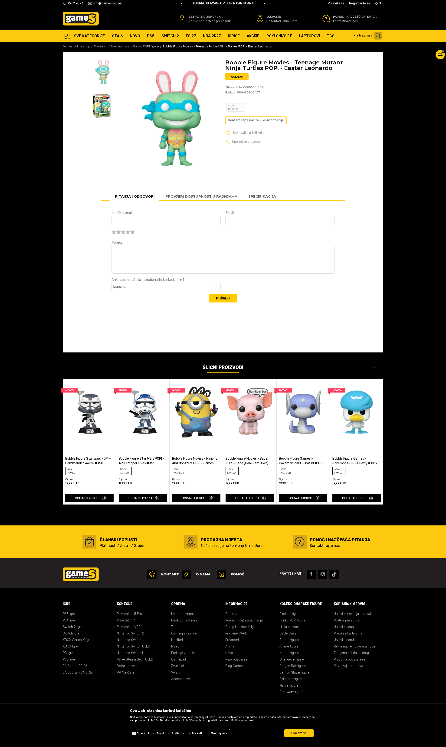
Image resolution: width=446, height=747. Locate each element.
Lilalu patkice (289, 627)
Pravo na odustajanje (349, 659)
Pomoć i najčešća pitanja (244, 620)
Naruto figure (289, 653)
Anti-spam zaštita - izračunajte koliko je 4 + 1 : (149, 280)
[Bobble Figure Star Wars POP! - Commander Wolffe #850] (89, 412)
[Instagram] (322, 574)
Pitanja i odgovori (135, 196)
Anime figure (288, 646)
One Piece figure (291, 659)
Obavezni (143, 733)
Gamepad (178, 659)
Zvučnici (177, 666)
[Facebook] (311, 574)
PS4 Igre (69, 620)
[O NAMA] (186, 574)
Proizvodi (100, 46)
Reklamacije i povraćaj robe (354, 646)
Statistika (177, 733)
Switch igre (71, 633)
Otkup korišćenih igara (242, 627)
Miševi (175, 646)
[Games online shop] (81, 19)
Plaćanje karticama (348, 633)
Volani (175, 672)
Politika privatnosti (347, 620)
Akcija (229, 646)
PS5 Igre (69, 614)
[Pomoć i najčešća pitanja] (326, 18)
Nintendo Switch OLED (133, 646)
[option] (223, 3)
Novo (229, 653)
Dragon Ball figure (292, 666)
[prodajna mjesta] (191, 542)
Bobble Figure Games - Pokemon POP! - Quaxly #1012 (354, 461)
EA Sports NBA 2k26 (78, 672)
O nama (231, 614)
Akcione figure (290, 614)
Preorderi (232, 640)
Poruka (117, 242)
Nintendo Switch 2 (130, 633)
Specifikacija (262, 196)
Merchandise (120, 46)
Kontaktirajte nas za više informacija (256, 120)
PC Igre (68, 653)
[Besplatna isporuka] (182, 18)
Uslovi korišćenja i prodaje (353, 614)
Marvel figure (288, 685)
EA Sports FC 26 (75, 666)
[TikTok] (334, 574)
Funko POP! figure (146, 46)
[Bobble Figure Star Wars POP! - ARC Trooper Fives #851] (142, 412)
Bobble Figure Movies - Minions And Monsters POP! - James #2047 (194, 461)
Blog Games (234, 666)
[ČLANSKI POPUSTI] (89, 542)
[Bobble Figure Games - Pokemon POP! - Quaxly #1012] (356, 412)
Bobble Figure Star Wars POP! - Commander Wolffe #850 (88, 461)
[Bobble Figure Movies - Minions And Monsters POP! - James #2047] (196, 412)
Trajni (160, 733)
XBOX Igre (70, 646)
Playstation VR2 (128, 627)
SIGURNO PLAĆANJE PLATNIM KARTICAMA (223, 3)
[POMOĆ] (221, 574)
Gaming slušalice (184, 633)
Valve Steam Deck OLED (135, 659)
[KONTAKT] (152, 574)
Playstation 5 (126, 620)
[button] (369, 35)
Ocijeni (237, 76)
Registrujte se (359, 3)
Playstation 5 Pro (129, 614)
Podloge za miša (183, 653)
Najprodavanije (236, 659)
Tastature (178, 627)
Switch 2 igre (72, 627)
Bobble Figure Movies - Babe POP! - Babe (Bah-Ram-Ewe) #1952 (247, 461)
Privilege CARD (236, 633)
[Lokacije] (260, 18)
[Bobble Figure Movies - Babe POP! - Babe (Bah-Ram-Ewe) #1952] (249, 412)
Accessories (180, 679)
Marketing (198, 733)
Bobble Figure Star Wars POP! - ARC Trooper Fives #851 (141, 461)
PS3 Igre (69, 659)
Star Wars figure (291, 692)
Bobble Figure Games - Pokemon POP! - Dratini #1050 (302, 461)
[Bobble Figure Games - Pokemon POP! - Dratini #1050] (303, 412)
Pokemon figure (291, 679)
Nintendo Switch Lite (132, 653)
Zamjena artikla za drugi (352, 653)
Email (229, 213)
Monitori (177, 640)
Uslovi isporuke (345, 640)
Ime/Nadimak (122, 213)
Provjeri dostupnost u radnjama (201, 196)
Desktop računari (184, 620)
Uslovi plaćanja (345, 627)
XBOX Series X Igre (77, 640)
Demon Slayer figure (294, 672)
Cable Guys (287, 633)
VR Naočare (125, 672)
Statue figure (289, 640)
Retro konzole (127, 666)
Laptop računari (183, 614)
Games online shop (76, 46)
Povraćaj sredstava (348, 666)
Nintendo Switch (129, 640)
